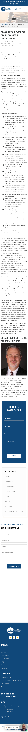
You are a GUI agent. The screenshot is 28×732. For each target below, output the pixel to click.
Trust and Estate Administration (11, 680)
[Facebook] (10, 637)
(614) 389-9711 (20, 9)
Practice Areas (5, 655)
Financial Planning (10, 491)
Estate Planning (9, 486)
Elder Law (4, 687)
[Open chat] (18, 730)
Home (2, 24)
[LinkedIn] (17, 637)
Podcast (3, 665)
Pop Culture (8, 501)
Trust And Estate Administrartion (14, 511)
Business (7, 476)
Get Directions (8, 711)
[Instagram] (14, 637)
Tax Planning (8, 506)
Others (7, 496)
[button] (16, 727)
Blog (6, 24)
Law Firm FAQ (5, 658)
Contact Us (4, 668)
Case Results (9, 481)
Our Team (4, 652)
